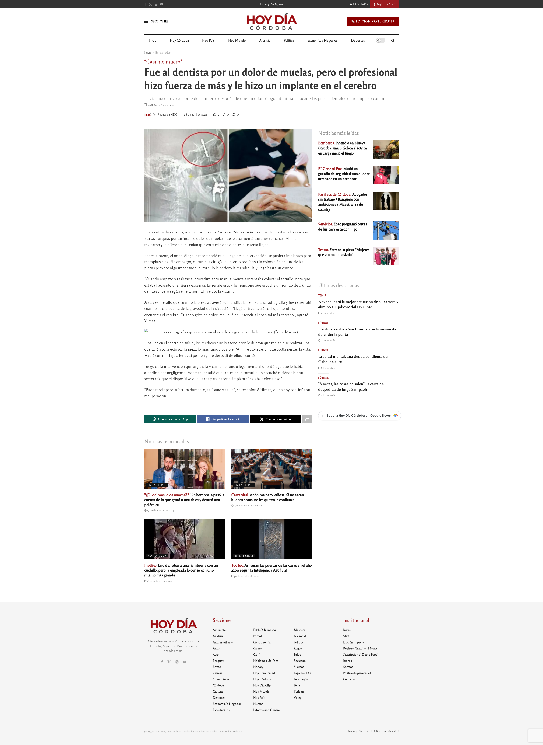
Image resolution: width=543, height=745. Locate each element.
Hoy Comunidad (264, 673)
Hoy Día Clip (157, 555)
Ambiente (219, 630)
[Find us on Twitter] (150, 4)
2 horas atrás (327, 313)
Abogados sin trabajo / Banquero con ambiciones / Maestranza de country (343, 202)
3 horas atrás (327, 340)
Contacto (349, 679)
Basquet (218, 660)
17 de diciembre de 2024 (160, 510)
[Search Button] (393, 40)
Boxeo (217, 667)
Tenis (322, 295)
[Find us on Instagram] (156, 4)
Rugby (298, 648)
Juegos (347, 660)
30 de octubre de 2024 (246, 576)
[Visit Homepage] (271, 21)
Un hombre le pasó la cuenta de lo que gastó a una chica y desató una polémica (184, 499)
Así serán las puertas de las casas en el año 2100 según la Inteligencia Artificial (271, 567)
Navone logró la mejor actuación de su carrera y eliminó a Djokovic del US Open (358, 304)
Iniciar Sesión (360, 4)
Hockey (258, 667)
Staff (346, 636)
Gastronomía (262, 642)
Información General (267, 710)
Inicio (152, 40)
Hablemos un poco (265, 660)
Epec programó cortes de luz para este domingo (342, 226)
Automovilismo (223, 642)
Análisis (264, 40)
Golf (256, 654)
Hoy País (208, 40)
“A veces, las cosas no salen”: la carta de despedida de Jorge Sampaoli (351, 386)
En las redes (163, 52)
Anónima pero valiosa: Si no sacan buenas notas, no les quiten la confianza (267, 497)
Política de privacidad (357, 673)
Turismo (299, 691)
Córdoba (218, 685)
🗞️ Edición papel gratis (372, 21)
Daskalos (236, 731)
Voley (297, 697)
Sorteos (348, 667)
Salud (297, 654)
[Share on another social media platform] (307, 419)
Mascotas (300, 630)
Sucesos (299, 667)
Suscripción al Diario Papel (360, 654)
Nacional (300, 636)
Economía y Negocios (322, 40)
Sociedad (300, 660)
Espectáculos (221, 710)
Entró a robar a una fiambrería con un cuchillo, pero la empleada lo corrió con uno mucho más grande (181, 569)
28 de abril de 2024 (195, 114)
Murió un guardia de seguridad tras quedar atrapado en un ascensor (343, 173)
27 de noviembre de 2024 (247, 505)
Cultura (218, 691)
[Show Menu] (146, 21)
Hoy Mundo (237, 40)
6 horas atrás (327, 368)
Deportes (358, 40)
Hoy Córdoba (179, 40)
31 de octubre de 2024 (159, 580)
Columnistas (221, 679)
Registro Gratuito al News (360, 648)
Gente (257, 648)
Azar (216, 654)
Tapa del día (302, 673)
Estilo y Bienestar (264, 630)
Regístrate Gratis (386, 4)
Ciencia (218, 673)
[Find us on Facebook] (145, 4)
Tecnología (301, 679)
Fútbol (323, 322)
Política (289, 40)
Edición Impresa (353, 642)
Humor (258, 704)
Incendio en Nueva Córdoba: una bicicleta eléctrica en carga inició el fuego (342, 147)
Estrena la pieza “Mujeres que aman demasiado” (344, 252)
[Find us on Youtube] (161, 4)
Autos (217, 648)
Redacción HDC (167, 114)
